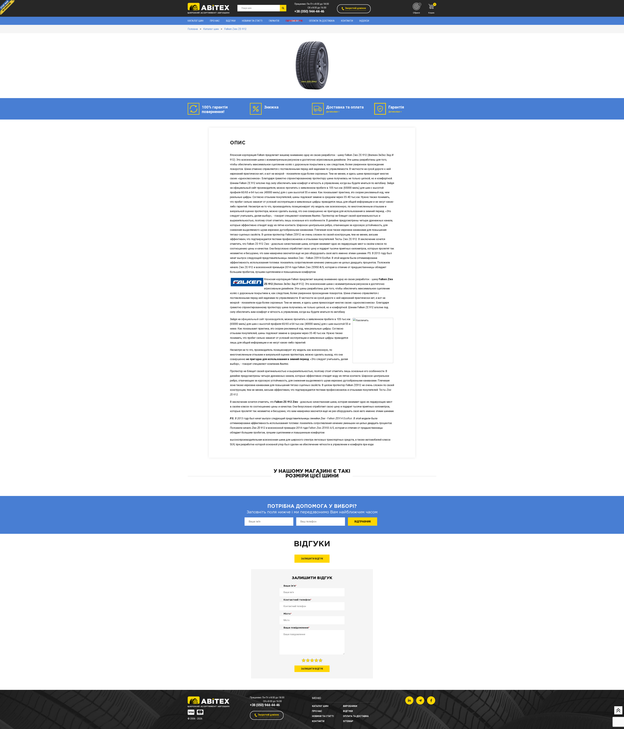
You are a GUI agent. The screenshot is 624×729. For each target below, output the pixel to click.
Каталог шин (195, 20)
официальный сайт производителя (262, 319)
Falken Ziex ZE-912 (235, 29)
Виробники (350, 706)
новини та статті (252, 20)
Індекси (364, 20)
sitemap (348, 721)
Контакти (347, 20)
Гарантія (274, 20)
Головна (193, 29)
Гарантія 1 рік (294, 20)
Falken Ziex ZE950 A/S (321, 427)
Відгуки (230, 20)
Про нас (215, 20)
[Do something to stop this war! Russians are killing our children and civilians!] (7, 7)
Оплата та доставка (322, 20)
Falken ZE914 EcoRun (339, 418)
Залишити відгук (312, 558)
